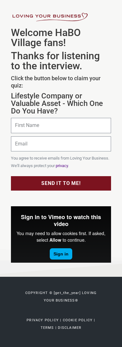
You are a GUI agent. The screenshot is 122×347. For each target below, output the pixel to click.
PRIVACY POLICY (43, 320)
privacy (62, 165)
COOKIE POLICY (78, 320)
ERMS (47, 328)
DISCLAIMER (69, 328)
